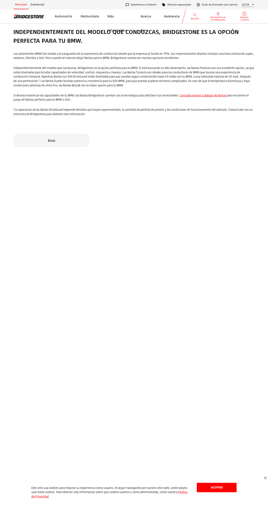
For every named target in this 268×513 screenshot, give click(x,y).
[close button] (265, 478)
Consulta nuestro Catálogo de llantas (203, 95)
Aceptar (217, 487)
